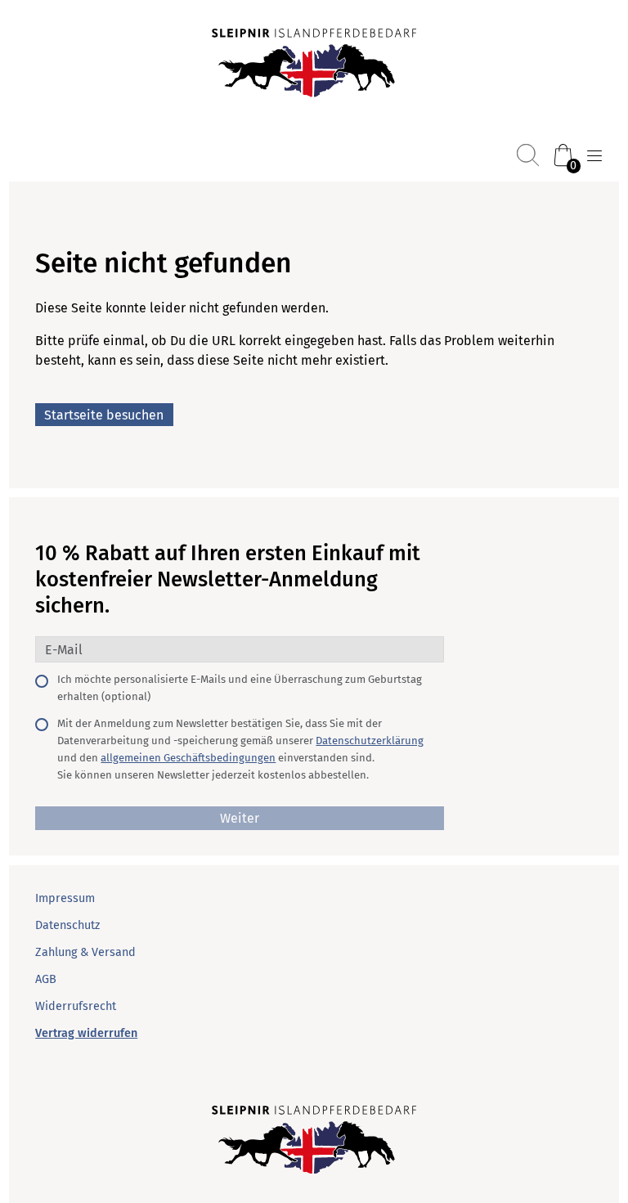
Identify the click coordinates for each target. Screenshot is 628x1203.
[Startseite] (314, 65)
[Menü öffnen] (594, 156)
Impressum (65, 898)
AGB (45, 979)
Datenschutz (67, 925)
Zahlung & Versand (85, 952)
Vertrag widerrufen (86, 1033)
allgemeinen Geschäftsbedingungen (188, 758)
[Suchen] (528, 155)
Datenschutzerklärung (370, 740)
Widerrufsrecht (75, 1006)
